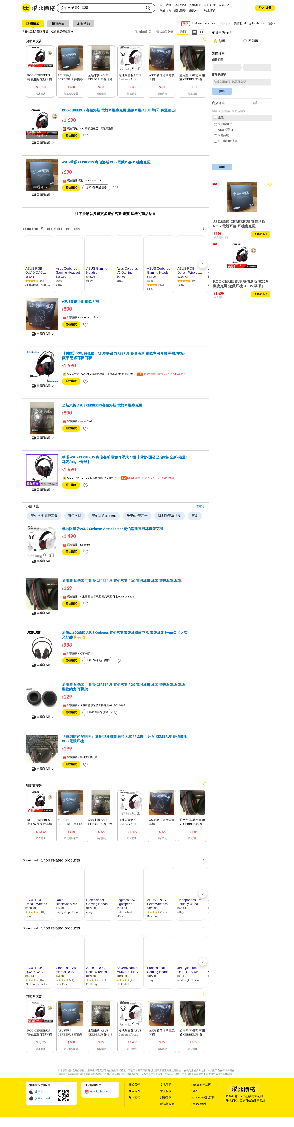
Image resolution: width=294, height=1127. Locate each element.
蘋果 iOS (40, 1091)
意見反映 (165, 1091)
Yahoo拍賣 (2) (226, 129)
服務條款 (165, 1097)
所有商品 (83, 23)
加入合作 (134, 1091)
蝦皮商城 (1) (225, 135)
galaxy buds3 (256, 23)
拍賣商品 (58, 23)
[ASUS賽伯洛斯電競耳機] (42, 314)
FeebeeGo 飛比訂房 (203, 1097)
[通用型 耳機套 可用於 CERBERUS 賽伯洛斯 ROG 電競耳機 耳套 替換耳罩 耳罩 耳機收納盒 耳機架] (42, 698)
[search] (99, 8)
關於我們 (134, 1084)
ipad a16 (197, 23)
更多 (195, 516)
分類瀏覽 (180, 5)
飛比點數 (180, 10)
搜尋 (148, 8)
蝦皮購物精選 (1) (228, 141)
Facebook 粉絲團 (201, 1084)
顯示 (222, 41)
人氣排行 (225, 5)
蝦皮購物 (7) (225, 124)
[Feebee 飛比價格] (243, 1092)
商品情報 (165, 10)
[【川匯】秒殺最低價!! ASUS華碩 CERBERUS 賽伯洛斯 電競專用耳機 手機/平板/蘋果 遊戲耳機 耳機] (42, 366)
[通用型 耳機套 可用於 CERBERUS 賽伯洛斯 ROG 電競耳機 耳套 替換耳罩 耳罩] (42, 594)
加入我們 (134, 1097)
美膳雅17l (240, 23)
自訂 (256, 103)
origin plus (224, 23)
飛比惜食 (210, 10)
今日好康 (210, 5)
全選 (221, 117)
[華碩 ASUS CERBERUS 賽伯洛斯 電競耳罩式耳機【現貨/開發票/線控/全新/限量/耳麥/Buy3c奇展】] (42, 470)
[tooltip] (85, 136)
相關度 (182, 31)
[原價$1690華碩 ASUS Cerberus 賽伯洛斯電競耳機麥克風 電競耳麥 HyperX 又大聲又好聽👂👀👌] (42, 646)
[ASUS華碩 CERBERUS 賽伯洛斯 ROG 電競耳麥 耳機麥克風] (42, 175)
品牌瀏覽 (195, 5)
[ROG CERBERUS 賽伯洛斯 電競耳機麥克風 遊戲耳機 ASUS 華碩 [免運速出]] (42, 123)
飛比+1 (193, 10)
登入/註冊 (265, 7)
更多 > (271, 23)
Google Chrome (99, 1091)
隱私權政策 (167, 1104)
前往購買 (71, 135)
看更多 (200, 506)
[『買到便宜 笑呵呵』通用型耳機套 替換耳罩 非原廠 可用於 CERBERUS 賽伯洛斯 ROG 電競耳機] (42, 749)
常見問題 (165, 1084)
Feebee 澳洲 (198, 1104)
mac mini (210, 23)
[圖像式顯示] (201, 32)
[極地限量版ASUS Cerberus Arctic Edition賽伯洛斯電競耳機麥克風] (42, 542)
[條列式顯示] (194, 32)
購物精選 (32, 23)
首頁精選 (165, 5)
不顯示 (253, 41)
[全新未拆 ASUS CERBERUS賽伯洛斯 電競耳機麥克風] (42, 418)
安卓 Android (42, 1098)
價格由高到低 (164, 31)
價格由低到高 (143, 31)
